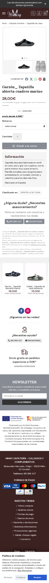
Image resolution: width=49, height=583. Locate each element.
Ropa (17, 551)
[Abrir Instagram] (27, 311)
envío (17, 102)
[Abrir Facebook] (21, 311)
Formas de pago (26, 514)
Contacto (25, 539)
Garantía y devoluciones (25, 522)
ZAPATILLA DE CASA (38, 245)
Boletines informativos (26, 526)
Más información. (25, 570)
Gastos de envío (25, 518)
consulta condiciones (24, 366)
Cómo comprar (25, 505)
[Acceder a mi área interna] (39, 13)
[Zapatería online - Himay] (14, 13)
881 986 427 (30, 473)
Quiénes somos (25, 509)
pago (24, 102)
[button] (22, 58)
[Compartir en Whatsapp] (35, 79)
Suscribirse (24, 402)
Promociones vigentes (26, 530)
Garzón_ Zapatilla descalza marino (13, 287)
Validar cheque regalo (25, 535)
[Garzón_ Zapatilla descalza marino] (12, 273)
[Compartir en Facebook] (26, 79)
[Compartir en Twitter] (31, 79)
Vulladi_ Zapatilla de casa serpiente (35, 287)
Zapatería (30, 551)
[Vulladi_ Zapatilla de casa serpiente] (35, 273)
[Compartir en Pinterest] (40, 79)
